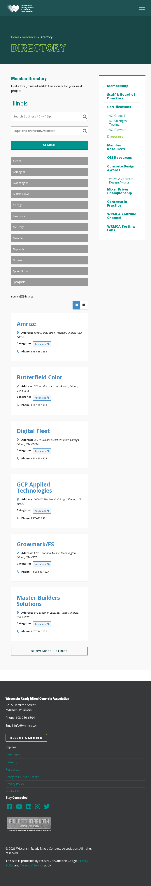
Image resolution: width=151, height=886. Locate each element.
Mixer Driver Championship (119, 191)
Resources (29, 37)
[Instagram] (38, 806)
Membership (117, 86)
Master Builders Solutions (38, 601)
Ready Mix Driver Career (22, 777)
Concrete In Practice (117, 203)
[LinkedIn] (29, 806)
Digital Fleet (33, 431)
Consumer (13, 755)
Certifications (119, 107)
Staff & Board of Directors (121, 96)
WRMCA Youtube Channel (121, 216)
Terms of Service (31, 865)
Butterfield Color (39, 377)
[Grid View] (84, 305)
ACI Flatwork (117, 130)
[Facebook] (10, 806)
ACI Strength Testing (118, 123)
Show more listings (49, 651)
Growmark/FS (35, 544)
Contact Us (13, 791)
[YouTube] (19, 806)
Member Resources (116, 147)
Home (15, 37)
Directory (115, 136)
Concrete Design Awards (121, 168)
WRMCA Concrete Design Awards (121, 180)
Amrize (26, 324)
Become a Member (26, 738)
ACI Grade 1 (117, 116)
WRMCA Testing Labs (121, 228)
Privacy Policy (15, 784)
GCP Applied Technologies (34, 487)
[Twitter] (46, 806)
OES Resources (119, 157)
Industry (11, 762)
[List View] (76, 305)
